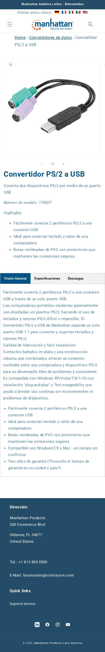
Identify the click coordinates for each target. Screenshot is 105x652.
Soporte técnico (23, 604)
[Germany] (56, 12)
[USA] (85, 12)
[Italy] (71, 12)
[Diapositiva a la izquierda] (41, 164)
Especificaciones (47, 278)
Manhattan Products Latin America (58, 643)
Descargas (76, 278)
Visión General (15, 278)
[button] (9, 24)
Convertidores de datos (50, 37)
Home (20, 37)
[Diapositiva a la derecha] (63, 164)
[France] (64, 12)
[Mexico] (78, 12)
